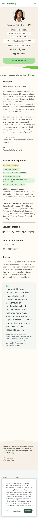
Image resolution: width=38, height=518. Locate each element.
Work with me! (19, 60)
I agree (28, 511)
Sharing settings (14, 511)
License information (17, 75)
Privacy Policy (14, 490)
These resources (9, 450)
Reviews (31, 75)
